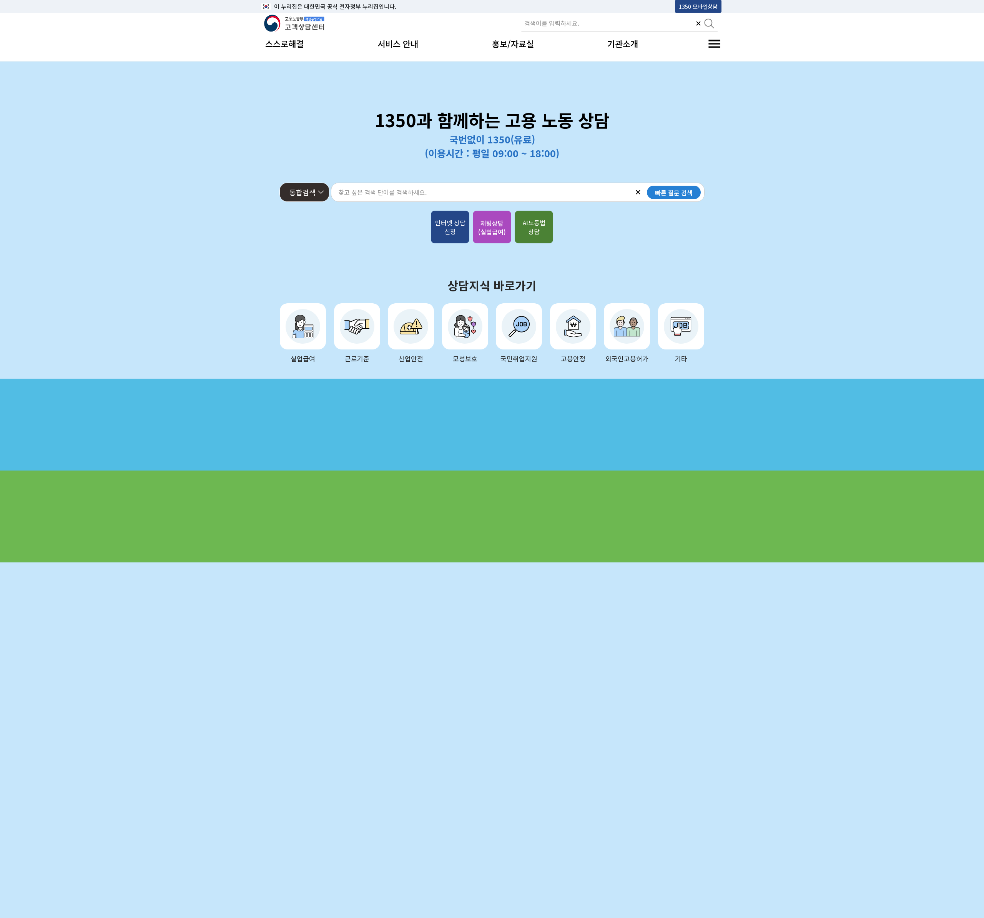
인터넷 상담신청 (450, 227)
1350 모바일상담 (698, 6)
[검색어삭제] (698, 24)
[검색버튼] (709, 24)
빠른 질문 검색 (674, 192)
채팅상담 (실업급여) (492, 227)
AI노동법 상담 (534, 227)
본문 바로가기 (281, 6)
